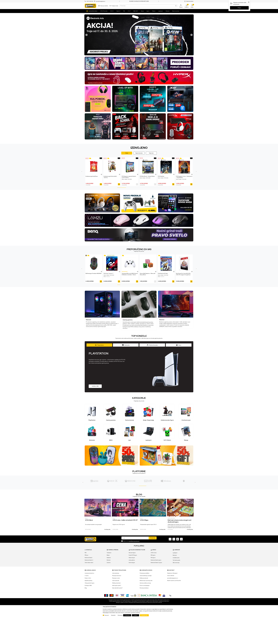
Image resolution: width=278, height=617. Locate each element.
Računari (175, 555)
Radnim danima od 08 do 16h (174, 580)
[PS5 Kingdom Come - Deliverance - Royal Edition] (184, 166)
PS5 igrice (153, 555)
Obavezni (106, 615)
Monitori (108, 560)
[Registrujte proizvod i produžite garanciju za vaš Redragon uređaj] (86, 255)
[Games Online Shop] (90, 6)
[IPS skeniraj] (170, 595)
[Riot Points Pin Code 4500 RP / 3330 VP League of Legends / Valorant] (184, 263)
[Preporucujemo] (110, 255)
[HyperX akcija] (139, 77)
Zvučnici (109, 562)
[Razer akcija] (125, 98)
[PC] (130, 481)
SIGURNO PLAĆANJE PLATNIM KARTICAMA (139, 1)
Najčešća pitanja (189, 1)
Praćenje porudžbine (144, 573)
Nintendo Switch (88, 557)
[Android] (148, 481)
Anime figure (132, 562)
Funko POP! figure (133, 555)
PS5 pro (86, 555)
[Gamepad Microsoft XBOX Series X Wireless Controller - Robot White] (130, 263)
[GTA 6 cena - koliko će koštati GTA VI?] (125, 507)
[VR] (112, 481)
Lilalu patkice (132, 560)
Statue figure (132, 557)
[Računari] (102, 304)
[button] (180, 6)
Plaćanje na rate (116, 578)
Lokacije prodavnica (89, 573)
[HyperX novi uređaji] (180, 126)
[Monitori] (175, 304)
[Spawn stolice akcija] (98, 126)
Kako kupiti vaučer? (116, 585)
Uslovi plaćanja (115, 573)
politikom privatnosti (134, 541)
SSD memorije (176, 562)
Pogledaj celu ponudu (139, 251)
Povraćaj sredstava (144, 588)
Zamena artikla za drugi (145, 583)
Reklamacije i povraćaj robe (146, 580)
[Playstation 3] (184, 481)
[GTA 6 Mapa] (152, 507)
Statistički (113, 615)
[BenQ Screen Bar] (139, 234)
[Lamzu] (139, 220)
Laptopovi (175, 552)
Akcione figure (132, 552)
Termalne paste (176, 560)
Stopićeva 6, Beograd (172, 573)
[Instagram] (174, 539)
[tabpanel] (139, 34)
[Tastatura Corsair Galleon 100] (175, 202)
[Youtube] (177, 539)
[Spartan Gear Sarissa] (139, 202)
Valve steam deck (89, 562)
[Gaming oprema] (139, 304)
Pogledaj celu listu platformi (139, 473)
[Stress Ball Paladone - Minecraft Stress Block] (148, 263)
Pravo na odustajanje (144, 585)
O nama (86, 575)
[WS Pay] (133, 595)
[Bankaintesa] (147, 595)
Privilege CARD (88, 585)
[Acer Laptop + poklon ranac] (180, 98)
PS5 (85, 552)
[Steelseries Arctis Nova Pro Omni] (102, 202)
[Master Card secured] (160, 595)
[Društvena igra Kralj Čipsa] (93, 166)
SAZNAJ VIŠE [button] (95, 386)
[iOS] (166, 481)
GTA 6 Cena (153, 552)
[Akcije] (87, 158)
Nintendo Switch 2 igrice (156, 562)
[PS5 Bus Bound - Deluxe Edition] (148, 166)
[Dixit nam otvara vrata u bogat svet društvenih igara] (180, 507)
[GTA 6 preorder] (139, 63)
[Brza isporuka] (90, 158)
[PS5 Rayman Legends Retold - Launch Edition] (130, 166)
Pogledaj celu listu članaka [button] (139, 496)
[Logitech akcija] (98, 98)
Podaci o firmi (88, 578)
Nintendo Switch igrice (156, 560)
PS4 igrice (153, 557)
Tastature (109, 552)
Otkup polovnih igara (89, 583)
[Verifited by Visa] (164, 595)
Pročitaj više (107, 529)
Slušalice (109, 557)
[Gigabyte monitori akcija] (153, 98)
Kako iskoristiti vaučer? (117, 588)
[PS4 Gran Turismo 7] (111, 263)
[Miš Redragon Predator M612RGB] (93, 263)
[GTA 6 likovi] (97, 507)
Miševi (108, 555)
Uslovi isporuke (115, 580)
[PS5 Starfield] (166, 166)
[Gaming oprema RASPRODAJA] (111, 455)
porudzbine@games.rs (100, 1)
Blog (86, 518)
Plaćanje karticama (116, 575)
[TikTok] (181, 539)
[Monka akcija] (125, 126)
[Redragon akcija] (153, 126)
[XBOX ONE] (94, 481)
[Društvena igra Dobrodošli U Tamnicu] (111, 166)
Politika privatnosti (116, 583)
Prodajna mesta (114, 5)
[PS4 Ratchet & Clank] (166, 263)
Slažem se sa (131, 541)
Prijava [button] (239, 8)
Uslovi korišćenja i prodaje (146, 575)
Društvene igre (171, 518)
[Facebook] (170, 539)
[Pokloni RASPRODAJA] (166, 455)
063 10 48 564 (90, 1)
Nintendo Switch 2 (89, 560)
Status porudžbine (104, 5)
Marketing (120, 615)
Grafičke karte (176, 557)
